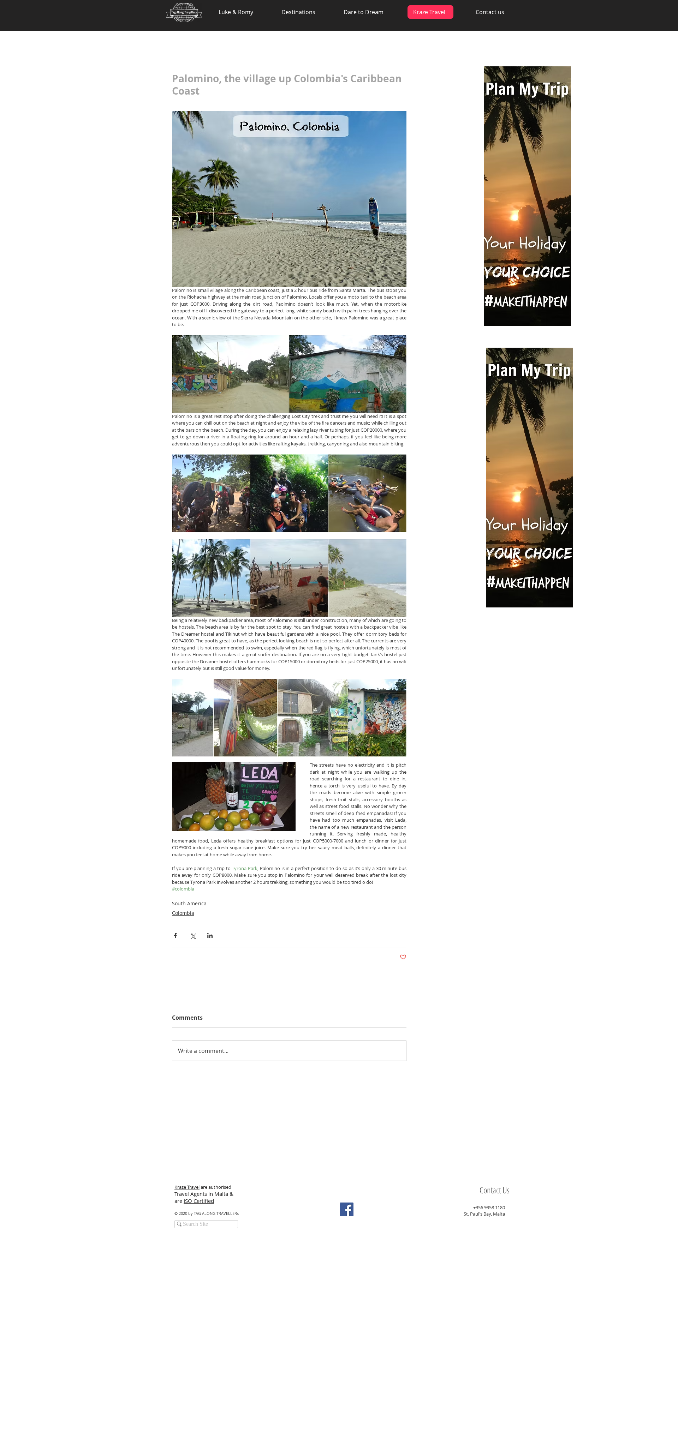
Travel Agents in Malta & (204, 1193)
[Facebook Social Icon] (346, 1209)
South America (189, 903)
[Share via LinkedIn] (210, 935)
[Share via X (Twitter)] (192, 935)
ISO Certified (199, 1200)
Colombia (183, 913)
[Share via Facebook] (175, 935)
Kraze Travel (187, 1187)
